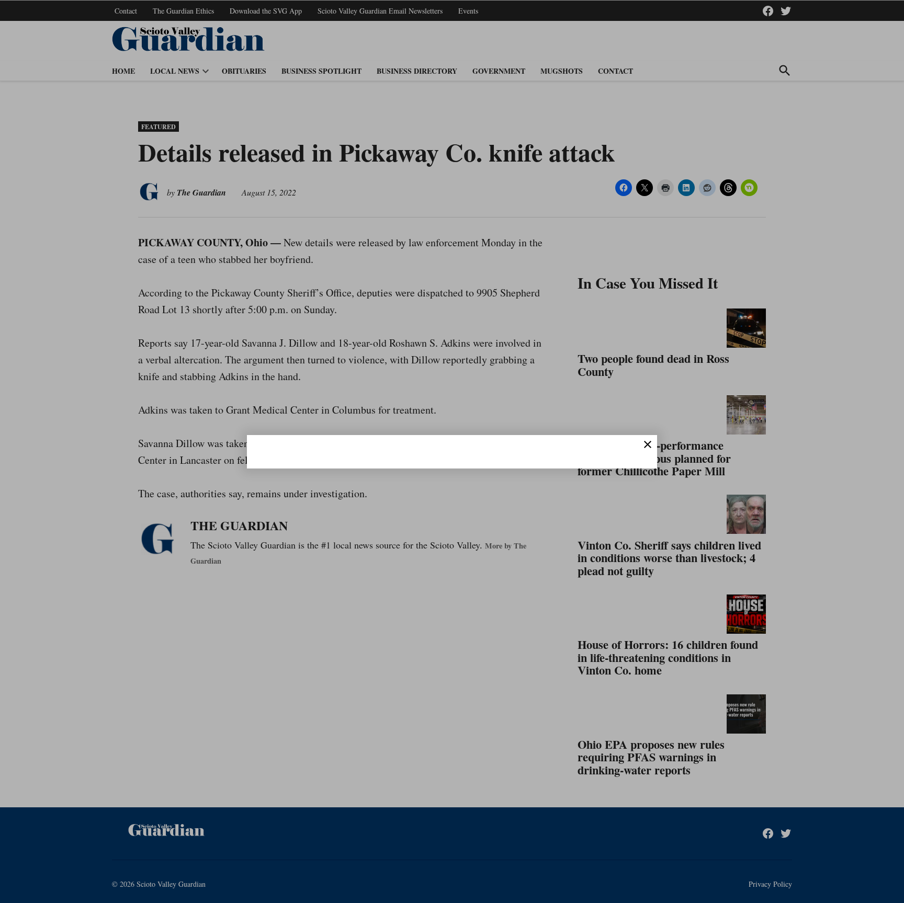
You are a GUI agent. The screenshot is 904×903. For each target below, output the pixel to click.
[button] (452, 451)
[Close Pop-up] (647, 444)
